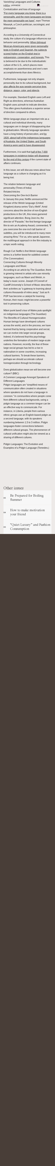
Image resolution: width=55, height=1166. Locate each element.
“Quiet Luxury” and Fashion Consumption (27, 527)
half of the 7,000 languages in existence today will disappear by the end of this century (26, 156)
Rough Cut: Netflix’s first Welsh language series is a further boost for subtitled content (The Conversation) (26, 255)
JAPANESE (15, 5)
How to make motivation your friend (24, 512)
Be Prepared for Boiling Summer (24, 497)
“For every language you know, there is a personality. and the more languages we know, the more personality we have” (27, 17)
